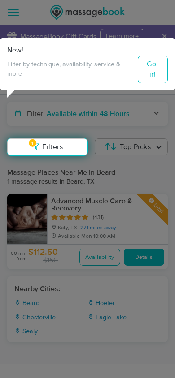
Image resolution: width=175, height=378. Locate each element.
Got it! (152, 69)
